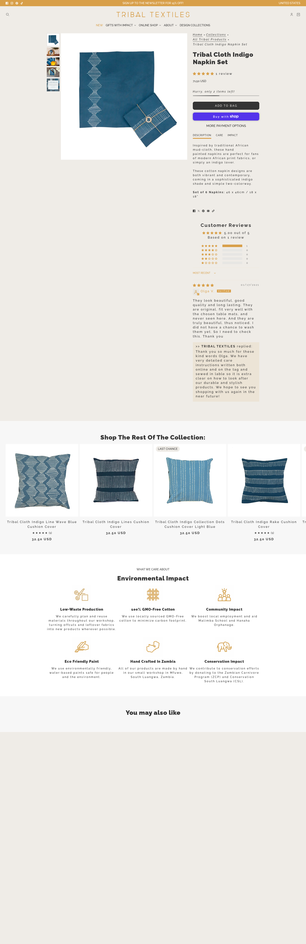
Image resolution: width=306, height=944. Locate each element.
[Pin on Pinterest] (203, 211)
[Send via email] (208, 211)
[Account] (292, 14)
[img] (203, 285)
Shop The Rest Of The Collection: (153, 437)
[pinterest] (17, 3)
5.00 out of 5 (237, 233)
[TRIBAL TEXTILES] (153, 14)
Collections (216, 34)
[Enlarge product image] (124, 96)
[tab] (202, 136)
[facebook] (7, 3)
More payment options (226, 126)
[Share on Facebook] (194, 211)
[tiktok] (22, 3)
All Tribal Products (210, 39)
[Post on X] (198, 211)
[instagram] (12, 3)
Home (198, 34)
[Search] (8, 14)
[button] (204, 74)
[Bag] (298, 14)
